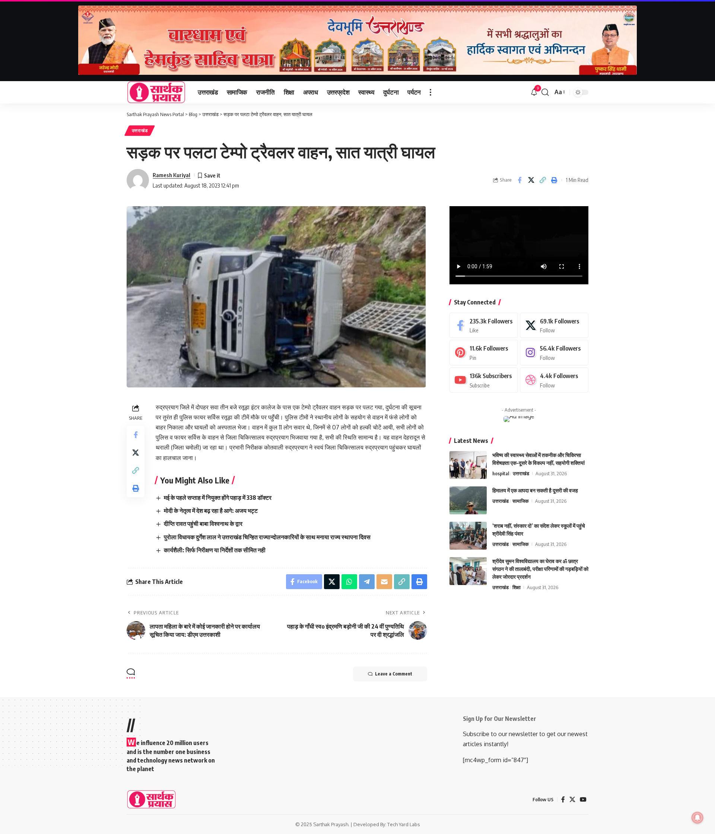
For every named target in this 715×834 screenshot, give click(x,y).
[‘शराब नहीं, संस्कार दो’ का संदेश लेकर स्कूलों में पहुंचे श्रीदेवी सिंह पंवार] (468, 536)
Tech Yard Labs (403, 824)
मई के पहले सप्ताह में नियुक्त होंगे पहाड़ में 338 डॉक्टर (217, 497)
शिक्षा (516, 587)
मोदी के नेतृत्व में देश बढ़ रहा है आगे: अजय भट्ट (211, 510)
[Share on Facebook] (519, 180)
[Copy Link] (542, 180)
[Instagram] (554, 352)
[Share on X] (531, 180)
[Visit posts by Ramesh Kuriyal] (138, 180)
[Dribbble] (554, 380)
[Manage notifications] (697, 818)
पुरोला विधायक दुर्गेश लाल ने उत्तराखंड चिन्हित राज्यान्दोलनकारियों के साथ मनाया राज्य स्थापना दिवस (267, 537)
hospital (500, 473)
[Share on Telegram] (367, 581)
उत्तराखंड (140, 130)
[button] (430, 92)
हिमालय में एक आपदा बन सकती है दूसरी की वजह (535, 490)
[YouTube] (583, 800)
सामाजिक (520, 501)
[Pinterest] (483, 352)
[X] (554, 325)
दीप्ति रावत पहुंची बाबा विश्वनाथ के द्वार (203, 523)
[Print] (554, 180)
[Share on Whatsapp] (349, 581)
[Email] (384, 581)
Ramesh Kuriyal (171, 175)
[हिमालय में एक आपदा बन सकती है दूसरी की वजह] (468, 500)
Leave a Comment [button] (393, 674)
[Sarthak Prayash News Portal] (156, 92)
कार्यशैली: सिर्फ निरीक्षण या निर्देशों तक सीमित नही (215, 550)
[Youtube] (483, 380)
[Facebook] (483, 325)
